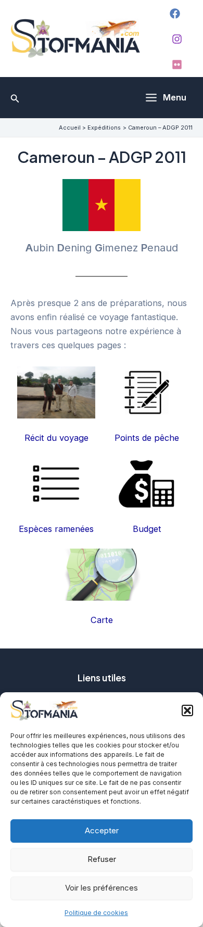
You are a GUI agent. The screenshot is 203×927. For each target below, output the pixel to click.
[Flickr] (177, 64)
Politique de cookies (96, 913)
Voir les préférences (101, 888)
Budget (147, 529)
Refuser (101, 859)
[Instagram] (177, 39)
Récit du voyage (56, 438)
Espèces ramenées (56, 529)
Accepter (102, 830)
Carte (102, 620)
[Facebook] (175, 13)
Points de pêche (147, 438)
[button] (187, 710)
